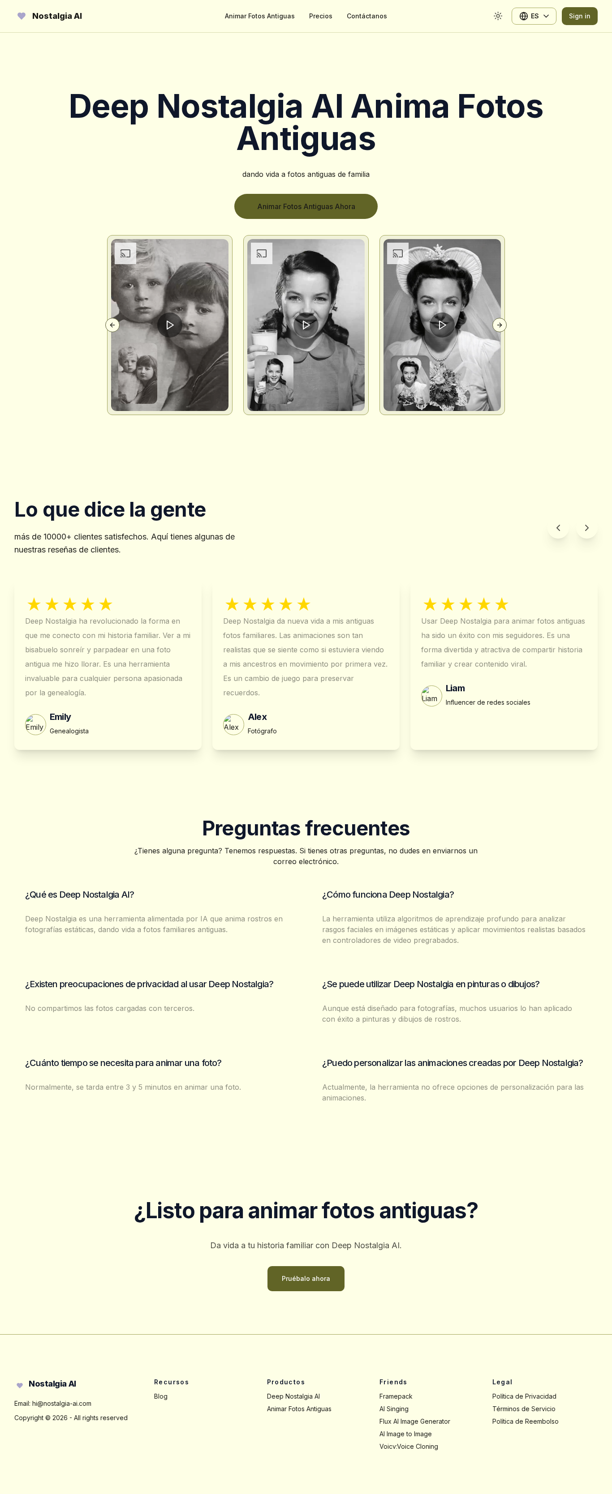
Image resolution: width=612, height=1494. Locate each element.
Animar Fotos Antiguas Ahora (306, 206)
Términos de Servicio (524, 1409)
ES (535, 16)
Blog (161, 1396)
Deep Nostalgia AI (293, 1396)
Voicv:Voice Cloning (408, 1446)
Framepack (396, 1396)
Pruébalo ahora (306, 1278)
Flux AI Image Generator (414, 1421)
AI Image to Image (405, 1434)
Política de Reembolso (525, 1421)
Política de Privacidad (524, 1396)
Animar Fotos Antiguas (299, 1409)
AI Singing (394, 1409)
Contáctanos (367, 16)
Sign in (579, 16)
